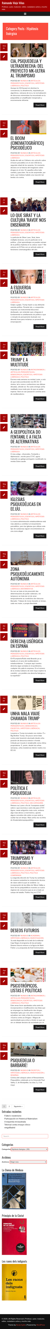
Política (25, 86)
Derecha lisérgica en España (27, 643)
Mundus (24, 81)
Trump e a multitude (20, 362)
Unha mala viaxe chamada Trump (25, 715)
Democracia (16, 374)
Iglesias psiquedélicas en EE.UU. (26, 504)
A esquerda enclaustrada (15, 1122)
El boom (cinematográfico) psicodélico (27, 143)
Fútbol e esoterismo (12, 1116)
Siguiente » (18, 1106)
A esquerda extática (21, 289)
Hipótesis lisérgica (30, 728)
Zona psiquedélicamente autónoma (27, 574)
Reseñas (14, 1075)
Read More (40, 105)
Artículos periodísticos (22, 372)
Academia (35, 936)
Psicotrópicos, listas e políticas (26, 988)
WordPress (40, 1325)
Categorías (6, 1149)
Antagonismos (37, 370)
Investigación (37, 938)
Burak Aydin (20, 1325)
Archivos (5, 1162)
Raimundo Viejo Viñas (13, 3)
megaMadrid (9, 1127)
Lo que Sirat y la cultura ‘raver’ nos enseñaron (28, 220)
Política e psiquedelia (21, 790)
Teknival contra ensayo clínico (17, 1125)
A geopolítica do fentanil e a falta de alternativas (26, 436)
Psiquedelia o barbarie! (23, 1062)
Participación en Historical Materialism (20, 1119)
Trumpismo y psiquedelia (22, 860)
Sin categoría (36, 803)
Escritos (29, 83)
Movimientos (27, 589)
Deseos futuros (25, 930)
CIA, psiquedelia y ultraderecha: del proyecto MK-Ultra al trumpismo (28, 68)
